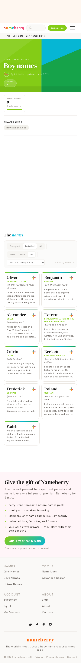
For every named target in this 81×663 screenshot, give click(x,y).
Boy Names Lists (16, 127)
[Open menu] (72, 28)
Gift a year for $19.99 (25, 541)
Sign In (8, 606)
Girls (22, 254)
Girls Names (12, 571)
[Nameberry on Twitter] (30, 624)
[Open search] (35, 28)
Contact (47, 612)
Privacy (39, 657)
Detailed (29, 246)
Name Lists (49, 571)
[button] (40, 254)
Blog (45, 599)
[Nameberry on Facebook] (37, 624)
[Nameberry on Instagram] (51, 624)
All (40, 246)
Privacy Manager (55, 657)
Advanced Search (53, 578)
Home (7, 35)
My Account (12, 612)
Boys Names (12, 578)
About (46, 606)
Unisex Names (13, 584)
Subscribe (57, 27)
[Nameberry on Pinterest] (44, 624)
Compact (15, 246)
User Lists (18, 35)
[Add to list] (34, 278)
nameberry (40, 639)
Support (72, 657)
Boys (12, 254)
